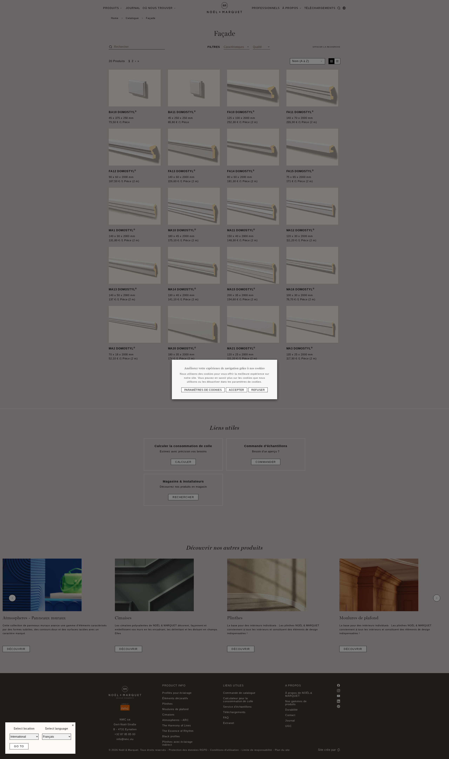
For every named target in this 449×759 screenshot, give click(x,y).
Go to (19, 746)
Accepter (236, 389)
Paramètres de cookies (203, 389)
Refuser (258, 389)
